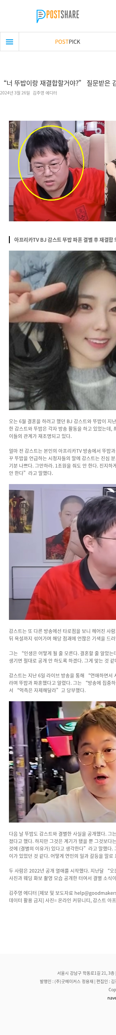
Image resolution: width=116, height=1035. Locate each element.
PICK (67, 41)
